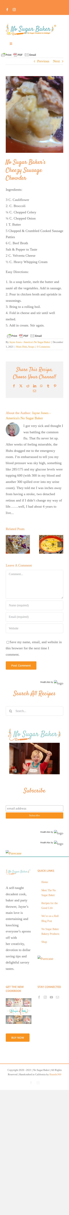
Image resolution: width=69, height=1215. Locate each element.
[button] (9, 544)
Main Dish (21, 346)
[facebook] (7, 9)
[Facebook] (39, 997)
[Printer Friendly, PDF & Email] (18, 54)
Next (56, 61)
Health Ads (45, 682)
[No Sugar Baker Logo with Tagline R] (32, 25)
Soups (31, 346)
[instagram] (14, 9)
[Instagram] (45, 997)
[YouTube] (51, 997)
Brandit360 (55, 1074)
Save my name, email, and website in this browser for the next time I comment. (34, 648)
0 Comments (43, 346)
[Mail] (57, 997)
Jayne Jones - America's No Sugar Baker (29, 342)
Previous (43, 61)
